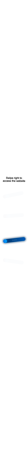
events (9, 0)
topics (17, 0)
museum (21, 0)
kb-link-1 (4, 0)
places (13, 0)
